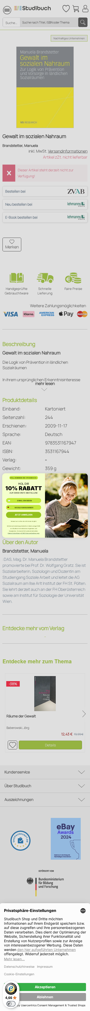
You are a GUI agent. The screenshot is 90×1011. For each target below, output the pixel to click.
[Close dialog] (84, 477)
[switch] (11, 1003)
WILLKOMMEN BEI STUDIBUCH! (23, 478)
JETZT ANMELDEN (23, 515)
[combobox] (10, 507)
